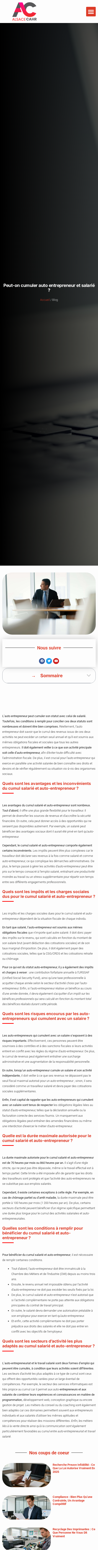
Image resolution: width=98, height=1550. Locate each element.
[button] (91, 11)
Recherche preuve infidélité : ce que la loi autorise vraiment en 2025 (74, 1468)
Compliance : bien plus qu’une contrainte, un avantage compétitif (72, 1500)
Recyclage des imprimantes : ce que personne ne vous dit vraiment (74, 1532)
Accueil (45, 299)
